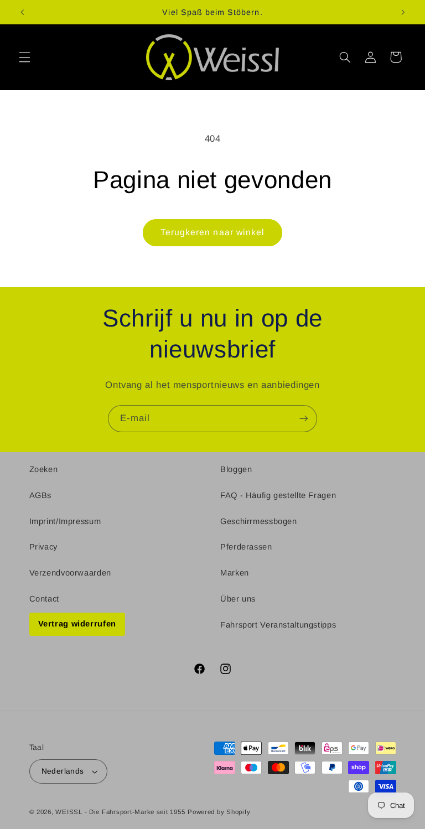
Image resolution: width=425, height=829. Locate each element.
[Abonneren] (304, 418)
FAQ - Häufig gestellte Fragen (278, 495)
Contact (44, 598)
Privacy (43, 546)
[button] (24, 57)
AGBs (40, 495)
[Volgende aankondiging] (403, 12)
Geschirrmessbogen (258, 521)
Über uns (238, 598)
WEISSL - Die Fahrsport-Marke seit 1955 (120, 812)
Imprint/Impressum (65, 521)
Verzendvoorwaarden (70, 572)
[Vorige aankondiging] (22, 12)
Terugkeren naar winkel (212, 232)
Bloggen (236, 469)
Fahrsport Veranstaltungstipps (278, 624)
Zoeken (43, 469)
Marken (234, 572)
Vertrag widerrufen (77, 623)
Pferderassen (246, 546)
